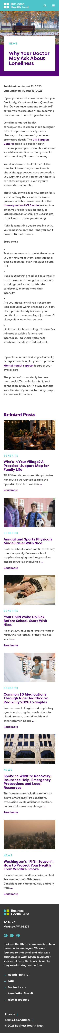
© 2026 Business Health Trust (24, 1025)
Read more (11, 490)
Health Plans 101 (19, 974)
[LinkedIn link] (12, 935)
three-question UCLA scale (21, 205)
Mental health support (18, 365)
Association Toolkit (20, 993)
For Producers (17, 987)
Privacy (10, 1014)
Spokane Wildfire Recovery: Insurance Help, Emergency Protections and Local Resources (28, 782)
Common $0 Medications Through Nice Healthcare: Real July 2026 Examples (26, 698)
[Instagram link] (18, 935)
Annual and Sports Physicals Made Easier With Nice (28, 541)
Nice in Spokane (18, 999)
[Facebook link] (6, 935)
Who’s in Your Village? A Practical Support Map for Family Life (26, 465)
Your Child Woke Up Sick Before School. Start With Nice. (25, 621)
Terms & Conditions (17, 1020)
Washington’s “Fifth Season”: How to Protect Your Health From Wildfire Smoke (29, 865)
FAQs (11, 981)
